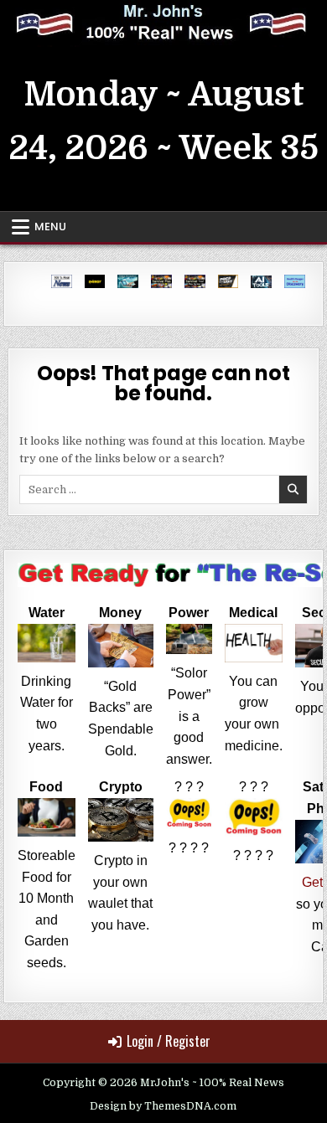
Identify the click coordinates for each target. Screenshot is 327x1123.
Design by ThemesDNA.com (163, 1106)
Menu (50, 226)
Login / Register (168, 1041)
